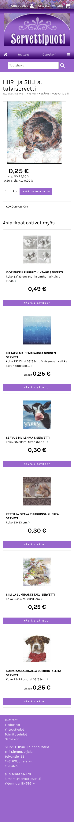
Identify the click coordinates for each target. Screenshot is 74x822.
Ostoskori (49, 54)
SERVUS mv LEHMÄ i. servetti (28, 437)
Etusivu (8, 93)
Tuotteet (23, 54)
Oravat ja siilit (61, 93)
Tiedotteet (12, 725)
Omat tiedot (19, 5)
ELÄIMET (46, 93)
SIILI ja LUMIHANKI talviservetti (30, 594)
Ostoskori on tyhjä (51, 5)
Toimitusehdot (16, 734)
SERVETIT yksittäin (26, 93)
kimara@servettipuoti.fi (23, 779)
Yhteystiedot (14, 729)
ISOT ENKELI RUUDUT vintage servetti (34, 272)
